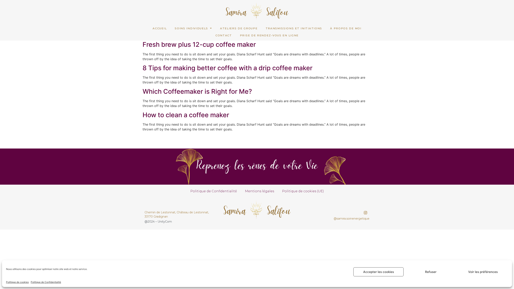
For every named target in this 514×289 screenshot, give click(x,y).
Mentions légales (259, 191)
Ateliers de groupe (239, 28)
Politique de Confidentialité (46, 282)
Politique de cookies (17, 282)
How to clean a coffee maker (186, 115)
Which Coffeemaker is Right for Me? (197, 91)
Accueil (160, 28)
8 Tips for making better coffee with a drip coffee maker (227, 68)
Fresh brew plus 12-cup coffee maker (199, 44)
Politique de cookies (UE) (303, 191)
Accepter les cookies (378, 272)
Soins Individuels (191, 28)
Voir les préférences (483, 272)
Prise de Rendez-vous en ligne (269, 35)
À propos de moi (345, 28)
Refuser (430, 272)
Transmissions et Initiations (294, 28)
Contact (223, 35)
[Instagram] (365, 213)
